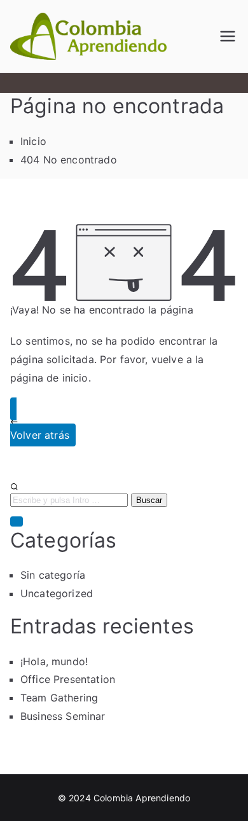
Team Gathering (59, 697)
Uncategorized (56, 593)
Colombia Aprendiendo (141, 797)
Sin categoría (52, 575)
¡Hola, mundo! (54, 661)
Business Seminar (63, 716)
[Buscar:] (124, 494)
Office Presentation (67, 679)
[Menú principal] (227, 36)
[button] (16, 521)
